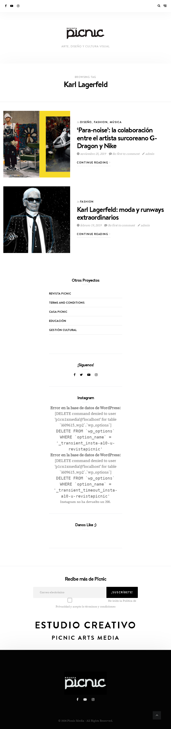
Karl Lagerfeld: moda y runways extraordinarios (120, 213)
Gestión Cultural (63, 330)
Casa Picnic (58, 312)
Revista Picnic (60, 293)
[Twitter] (81, 375)
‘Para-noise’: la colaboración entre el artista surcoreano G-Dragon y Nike (117, 137)
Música (116, 122)
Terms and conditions (67, 303)
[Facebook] (6, 6)
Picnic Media (75, 721)
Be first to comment (126, 154)
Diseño (86, 122)
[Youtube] (12, 6)
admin (149, 154)
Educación (57, 321)
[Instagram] (18, 6)
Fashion (101, 122)
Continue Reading (93, 162)
